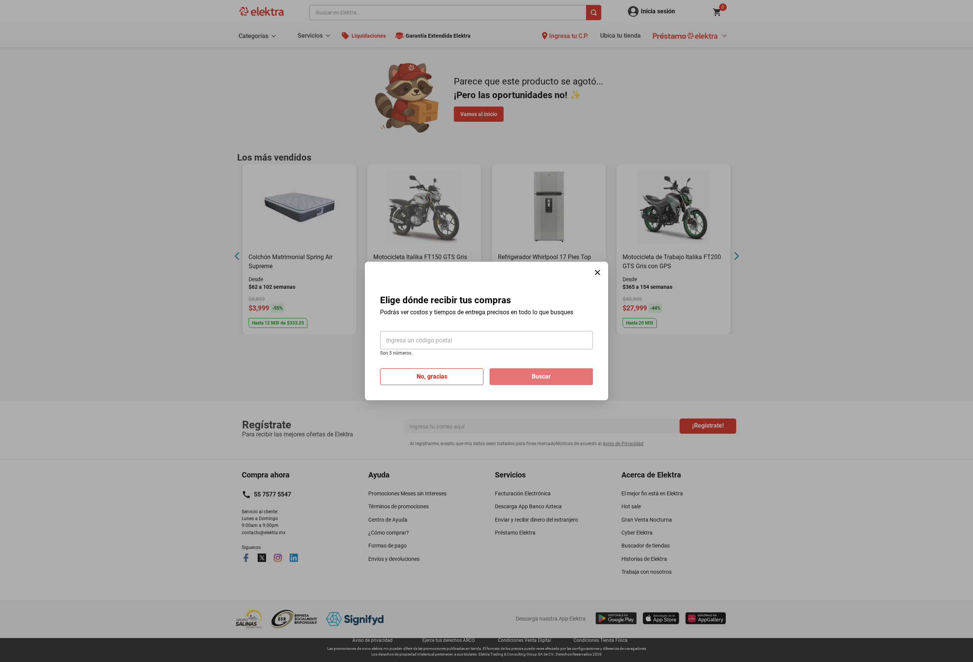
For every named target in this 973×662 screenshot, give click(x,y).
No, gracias (432, 376)
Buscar (541, 376)
